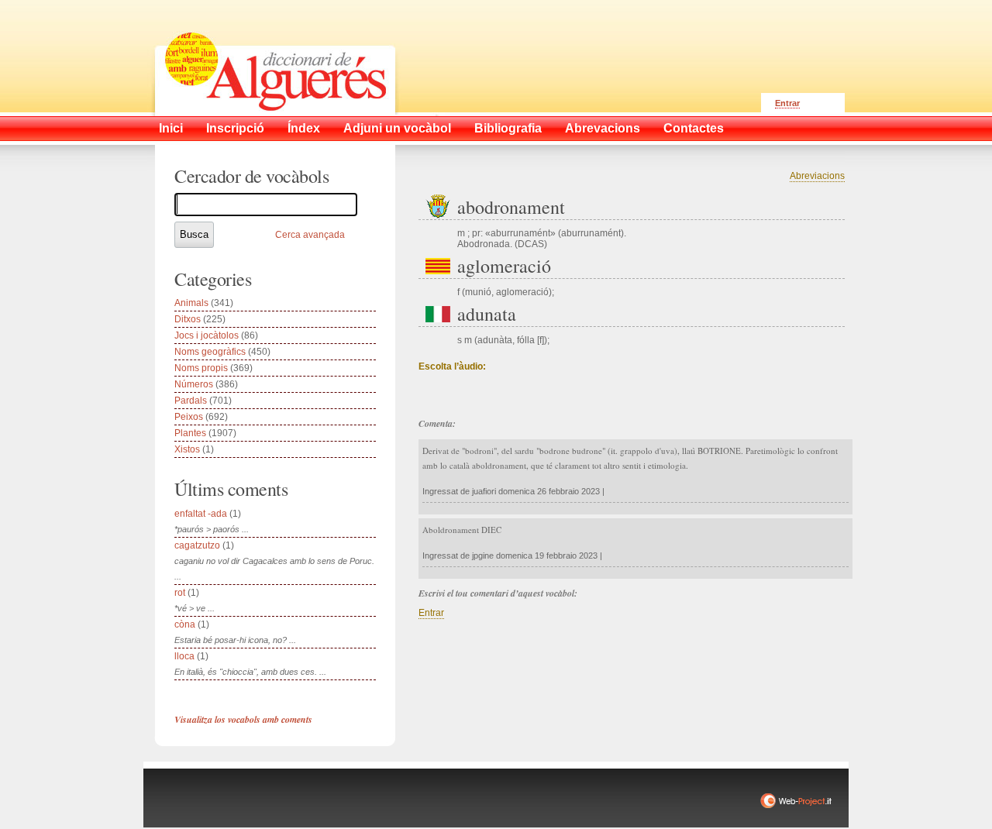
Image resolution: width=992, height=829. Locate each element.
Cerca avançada (310, 234)
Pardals (190, 400)
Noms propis (201, 368)
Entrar (787, 103)
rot (179, 592)
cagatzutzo (197, 545)
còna (184, 624)
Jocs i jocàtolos (206, 335)
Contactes (693, 128)
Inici (171, 128)
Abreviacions (817, 175)
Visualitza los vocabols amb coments (243, 719)
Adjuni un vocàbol (397, 128)
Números (193, 384)
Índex (304, 128)
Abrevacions (602, 128)
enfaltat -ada (200, 513)
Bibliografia (508, 128)
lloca (184, 656)
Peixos (188, 416)
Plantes (190, 433)
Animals (191, 303)
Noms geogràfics (210, 351)
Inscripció (235, 128)
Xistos (187, 449)
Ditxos (187, 319)
